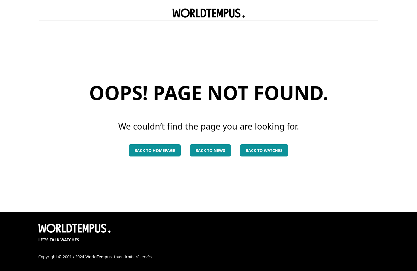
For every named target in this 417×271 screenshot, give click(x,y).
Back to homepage (154, 150)
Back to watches (264, 150)
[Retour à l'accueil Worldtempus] (208, 13)
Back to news (210, 150)
